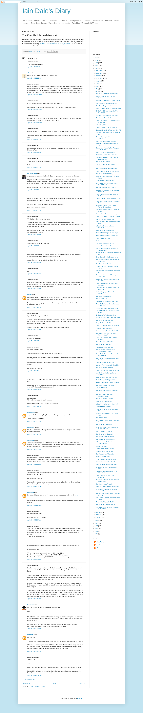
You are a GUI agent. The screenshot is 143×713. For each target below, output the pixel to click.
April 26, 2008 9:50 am (34, 651)
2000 (96, 534)
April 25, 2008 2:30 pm (34, 210)
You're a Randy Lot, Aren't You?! (105, 439)
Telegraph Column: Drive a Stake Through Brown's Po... (106, 206)
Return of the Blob (101, 387)
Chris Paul (30, 440)
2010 (96, 63)
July (97, 83)
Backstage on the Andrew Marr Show (107, 301)
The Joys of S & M (101, 299)
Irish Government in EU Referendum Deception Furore (107, 428)
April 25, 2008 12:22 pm (34, 95)
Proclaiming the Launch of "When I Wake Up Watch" (106, 334)
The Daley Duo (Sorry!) (103, 161)
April (97, 91)
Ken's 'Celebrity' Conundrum (104, 431)
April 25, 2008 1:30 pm (34, 167)
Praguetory (31, 427)
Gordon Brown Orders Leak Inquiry (106, 214)
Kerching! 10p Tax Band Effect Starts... (107, 115)
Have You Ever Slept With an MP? (106, 464)
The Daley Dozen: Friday (103, 344)
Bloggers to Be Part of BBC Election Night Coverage (107, 158)
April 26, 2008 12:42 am (34, 505)
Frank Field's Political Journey (105, 449)
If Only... (98, 240)
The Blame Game (101, 418)
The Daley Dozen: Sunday (104, 296)
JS (97, 548)
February (99, 515)
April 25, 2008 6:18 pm (34, 421)
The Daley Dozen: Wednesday (105, 385)
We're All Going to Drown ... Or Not (106, 377)
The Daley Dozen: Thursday (104, 368)
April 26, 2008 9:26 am (34, 629)
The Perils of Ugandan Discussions (106, 106)
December (99, 70)
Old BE (29, 294)
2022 (96, 57)
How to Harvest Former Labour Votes (107, 246)
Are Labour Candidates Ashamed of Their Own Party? (107, 249)
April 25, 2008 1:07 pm (34, 152)
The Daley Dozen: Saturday (104, 174)
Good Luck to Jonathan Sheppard (106, 459)
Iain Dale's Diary (46, 11)
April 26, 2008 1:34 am (34, 520)
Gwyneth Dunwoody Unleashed (105, 323)
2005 (96, 526)
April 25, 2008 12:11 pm (34, 78)
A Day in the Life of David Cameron (106, 155)
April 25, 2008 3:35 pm (34, 289)
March (98, 512)
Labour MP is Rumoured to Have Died (107, 365)
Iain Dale (99, 545)
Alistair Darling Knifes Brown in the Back (108, 382)
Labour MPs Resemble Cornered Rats (107, 370)
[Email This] (48, 51)
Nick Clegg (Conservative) (104, 401)
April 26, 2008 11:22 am (34, 675)
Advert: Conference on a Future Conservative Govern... (105, 350)
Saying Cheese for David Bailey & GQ (107, 127)
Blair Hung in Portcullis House (105, 118)
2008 (96, 68)
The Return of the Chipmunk (104, 434)
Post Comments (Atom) (38, 686)
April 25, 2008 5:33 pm (34, 389)
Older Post (82, 683)
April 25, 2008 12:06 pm (34, 67)
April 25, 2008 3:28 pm (34, 274)
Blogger (79, 698)
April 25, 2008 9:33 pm (34, 464)
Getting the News (101, 446)
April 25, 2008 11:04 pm (34, 486)
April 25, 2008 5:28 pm (34, 371)
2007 (96, 520)
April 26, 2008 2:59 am (34, 559)
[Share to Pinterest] (57, 51)
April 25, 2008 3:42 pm (34, 307)
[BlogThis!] (50, 51)
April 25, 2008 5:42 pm (34, 406)
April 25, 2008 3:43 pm (34, 330)
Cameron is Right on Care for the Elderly (108, 331)
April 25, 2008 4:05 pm (34, 341)
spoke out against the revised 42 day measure (55, 44)
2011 (96, 60)
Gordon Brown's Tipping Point (105, 180)
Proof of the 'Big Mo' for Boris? (105, 502)
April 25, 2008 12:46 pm (34, 123)
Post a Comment (30, 679)
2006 (96, 523)
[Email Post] (44, 51)
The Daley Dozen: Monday (104, 264)
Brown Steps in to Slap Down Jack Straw (108, 108)
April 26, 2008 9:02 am (34, 599)
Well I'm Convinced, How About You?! (107, 486)
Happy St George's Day (103, 238)
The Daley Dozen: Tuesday (104, 399)
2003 (96, 531)
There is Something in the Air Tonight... (107, 233)
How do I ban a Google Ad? (104, 328)
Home (54, 683)
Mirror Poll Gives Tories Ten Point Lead (108, 318)
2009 (96, 65)
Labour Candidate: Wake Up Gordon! (107, 325)
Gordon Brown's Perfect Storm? (105, 462)
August (98, 81)
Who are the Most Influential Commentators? (104, 442)
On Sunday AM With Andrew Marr (106, 315)
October (98, 76)
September (99, 78)
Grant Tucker (100, 542)
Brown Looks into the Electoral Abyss (107, 257)
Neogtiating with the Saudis (104, 451)
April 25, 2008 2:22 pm (34, 190)
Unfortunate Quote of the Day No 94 (107, 308)
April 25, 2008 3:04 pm (34, 235)
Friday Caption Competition (104, 347)
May (97, 89)
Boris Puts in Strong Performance (106, 141)
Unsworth (30, 635)
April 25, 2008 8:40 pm (34, 434)
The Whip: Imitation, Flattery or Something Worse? (105, 395)
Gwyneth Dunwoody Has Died (105, 362)
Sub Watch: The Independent (105, 436)
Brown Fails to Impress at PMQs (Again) (108, 100)
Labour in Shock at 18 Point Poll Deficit (108, 216)
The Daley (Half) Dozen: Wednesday (107, 94)
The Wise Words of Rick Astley (105, 454)
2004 (96, 528)
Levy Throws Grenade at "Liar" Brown (107, 171)
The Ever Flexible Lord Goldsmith (106, 187)
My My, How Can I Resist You (105, 219)
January (99, 517)
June (98, 86)
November (99, 73)
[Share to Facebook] (55, 51)
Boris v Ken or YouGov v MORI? (105, 152)
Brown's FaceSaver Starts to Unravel (107, 235)
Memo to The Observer (103, 456)
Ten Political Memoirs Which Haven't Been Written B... (107, 184)
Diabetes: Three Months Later (105, 243)
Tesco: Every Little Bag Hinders (105, 380)
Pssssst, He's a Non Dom (103, 406)
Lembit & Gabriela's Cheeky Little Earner (108, 198)
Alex (28, 73)
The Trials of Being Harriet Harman (106, 168)
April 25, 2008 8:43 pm (34, 449)
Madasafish (31, 412)
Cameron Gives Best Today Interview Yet (108, 130)
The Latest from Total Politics (104, 342)
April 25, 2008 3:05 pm (34, 246)
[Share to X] (52, 51)
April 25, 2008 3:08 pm (34, 262)
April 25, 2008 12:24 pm (34, 109)
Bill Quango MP (32, 173)
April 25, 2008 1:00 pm (34, 139)
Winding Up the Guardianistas (105, 230)
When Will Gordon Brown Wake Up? (107, 404)
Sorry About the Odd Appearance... (106, 103)
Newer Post (26, 683)
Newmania (30, 605)
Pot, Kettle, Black (101, 125)
